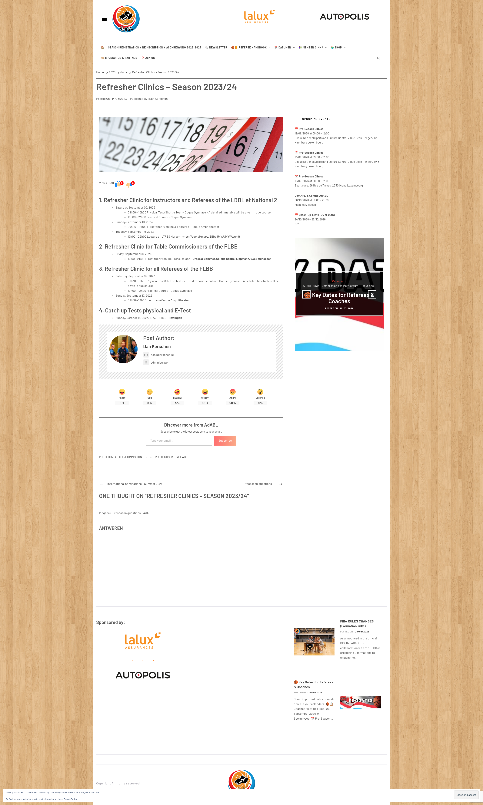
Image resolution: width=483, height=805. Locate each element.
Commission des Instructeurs (147, 457)
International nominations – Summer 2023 (134, 483)
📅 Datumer (282, 47)
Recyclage (179, 457)
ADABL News (311, 285)
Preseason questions (258, 483)
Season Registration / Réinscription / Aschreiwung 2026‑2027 (154, 47)
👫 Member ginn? (311, 47)
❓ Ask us (148, 57)
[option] (339, 294)
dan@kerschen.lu (162, 354)
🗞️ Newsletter (216, 47)
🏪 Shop (336, 47)
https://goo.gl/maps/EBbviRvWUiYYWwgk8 (210, 236)
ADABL (119, 457)
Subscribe (225, 440)
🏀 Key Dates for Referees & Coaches (339, 297)
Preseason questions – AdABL (132, 513)
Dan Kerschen (158, 98)
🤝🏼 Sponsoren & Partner (119, 57)
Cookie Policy (70, 799)
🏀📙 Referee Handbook (249, 47)
